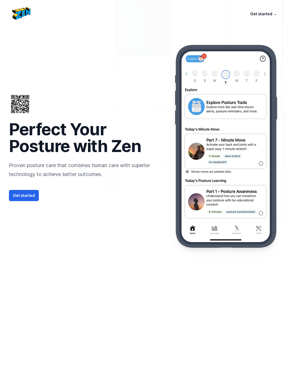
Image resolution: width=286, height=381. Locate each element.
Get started (263, 13)
